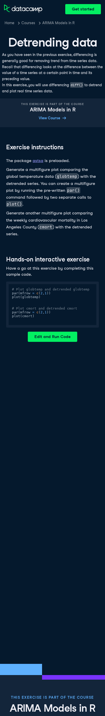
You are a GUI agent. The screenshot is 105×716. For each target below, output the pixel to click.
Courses (28, 23)
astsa (38, 160)
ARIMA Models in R (58, 23)
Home (9, 23)
